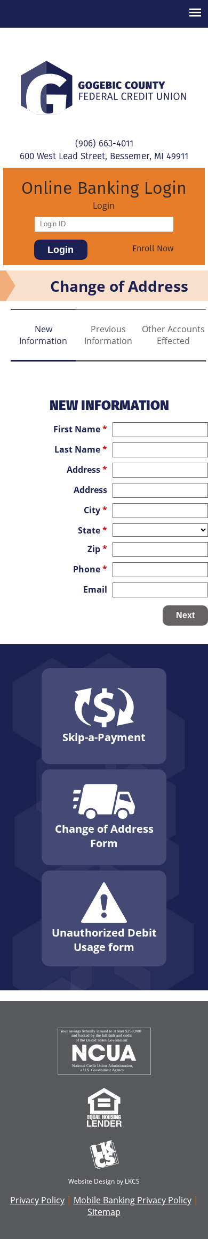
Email (95, 589)
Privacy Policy (37, 1200)
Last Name (80, 449)
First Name (80, 429)
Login (104, 205)
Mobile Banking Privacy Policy (132, 1200)
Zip (97, 549)
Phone (90, 569)
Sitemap (104, 1212)
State (92, 530)
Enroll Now (152, 248)
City (95, 510)
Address (87, 469)
